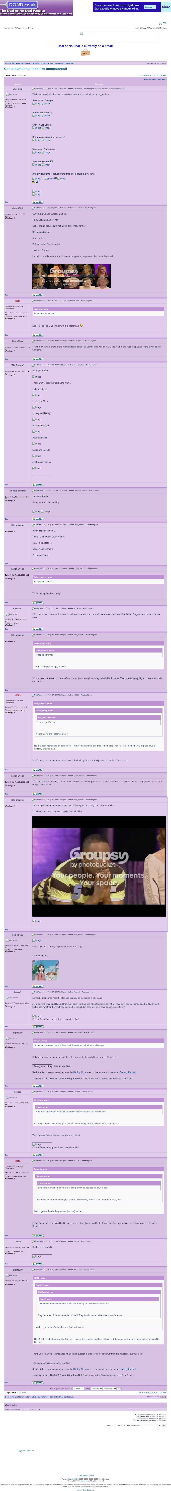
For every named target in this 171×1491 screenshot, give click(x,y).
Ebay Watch (12, 20)
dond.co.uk (85, 1481)
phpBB (74, 1479)
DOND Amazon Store (95, 20)
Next (164, 75)
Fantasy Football (128, 1072)
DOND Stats (104, 17)
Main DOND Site (12, 17)
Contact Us (161, 20)
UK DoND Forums (40, 63)
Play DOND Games (40, 17)
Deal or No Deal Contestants (62, 63)
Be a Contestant (67, 20)
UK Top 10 (78, 1072)
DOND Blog (120, 20)
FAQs (140, 17)
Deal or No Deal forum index (17, 63)
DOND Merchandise (39, 20)
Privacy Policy (140, 20)
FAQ (164, 23)
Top (6, 202)
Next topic (162, 79)
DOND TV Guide (67, 17)
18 (161, 75)
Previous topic (150, 79)
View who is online (85, 1475)
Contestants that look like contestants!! (35, 69)
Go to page (143, 75)
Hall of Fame (161, 17)
